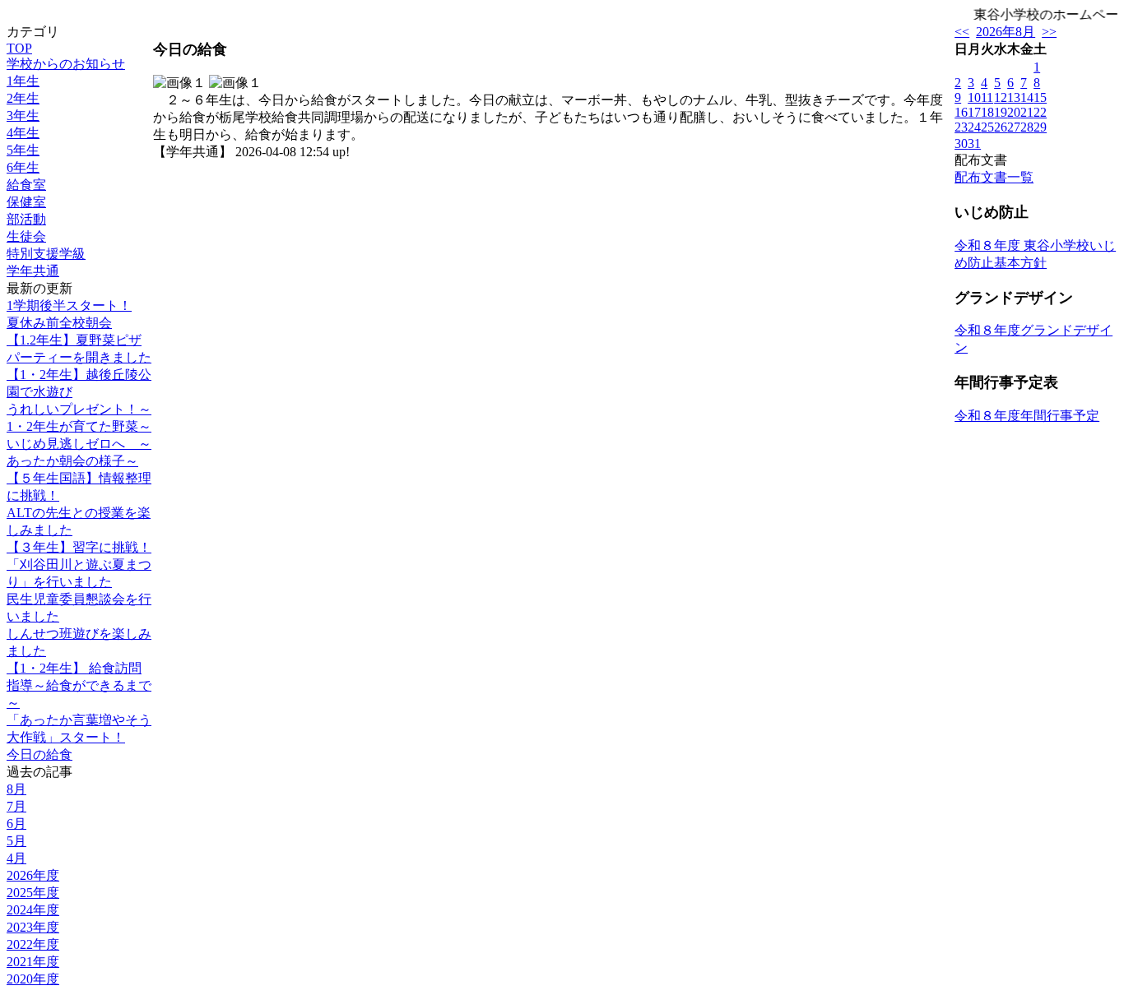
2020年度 (33, 979)
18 (987, 112)
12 (1000, 97)
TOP (19, 48)
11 (987, 97)
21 (1026, 112)
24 (974, 127)
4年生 (23, 133)
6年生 (23, 167)
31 (974, 143)
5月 (16, 841)
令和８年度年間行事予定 (1026, 416)
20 (1013, 112)
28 (1026, 127)
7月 (16, 806)
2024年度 (33, 910)
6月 (16, 824)
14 (1026, 97)
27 (1013, 127)
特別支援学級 (46, 254)
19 (1000, 112)
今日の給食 (39, 754)
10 (974, 97)
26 (1000, 127)
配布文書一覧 (993, 177)
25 (987, 127)
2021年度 (33, 962)
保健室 (26, 202)
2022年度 (33, 944)
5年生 (23, 150)
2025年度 (33, 893)
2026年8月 (1005, 32)
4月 (16, 858)
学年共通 (33, 271)
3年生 (23, 116)
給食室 (26, 185)
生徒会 (26, 236)
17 (974, 112)
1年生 (23, 81)
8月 (16, 789)
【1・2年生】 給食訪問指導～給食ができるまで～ (79, 685)
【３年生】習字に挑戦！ (79, 547)
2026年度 (33, 875)
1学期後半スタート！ (69, 305)
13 (1013, 97)
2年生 (23, 98)
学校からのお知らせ (66, 64)
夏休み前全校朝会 (59, 323)
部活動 (26, 219)
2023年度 (33, 927)
